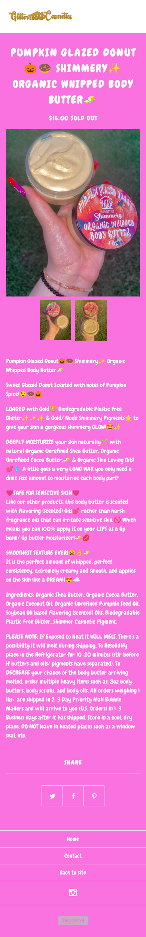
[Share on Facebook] (73, 796)
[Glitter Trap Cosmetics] (39, 16)
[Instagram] (73, 892)
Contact (73, 856)
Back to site (73, 872)
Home (73, 839)
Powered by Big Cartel (73, 920)
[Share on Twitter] (52, 796)
